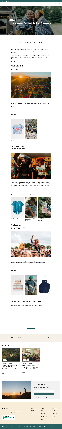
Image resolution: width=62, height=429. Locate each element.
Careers (42, 419)
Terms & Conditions (20, 426)
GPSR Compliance (36, 426)
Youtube (32, 413)
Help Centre (53, 410)
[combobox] (58, 1)
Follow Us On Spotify (31, 327)
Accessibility (30, 426)
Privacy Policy (24, 426)
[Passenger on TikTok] (6, 1)
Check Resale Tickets (31, 189)
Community (11, 20)
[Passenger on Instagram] (2, 1)
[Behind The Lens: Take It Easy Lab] (31, 355)
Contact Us (53, 416)
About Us (42, 410)
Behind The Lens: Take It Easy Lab (28, 365)
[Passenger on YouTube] (4, 1)
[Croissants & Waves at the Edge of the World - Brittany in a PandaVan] (11, 355)
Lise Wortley (36, 183)
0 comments (49, 337)
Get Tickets (31, 110)
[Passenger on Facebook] (8, 1)
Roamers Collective (44, 416)
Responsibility (43, 413)
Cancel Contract (44, 426)
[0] (57, 3)
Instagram (13, 58)
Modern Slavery (40, 426)
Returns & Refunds (54, 413)
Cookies (27, 426)
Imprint (33, 426)
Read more (3, 373)
